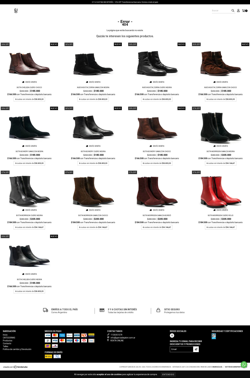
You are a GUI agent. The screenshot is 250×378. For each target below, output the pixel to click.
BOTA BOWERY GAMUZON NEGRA (29, 151)
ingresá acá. (218, 367)
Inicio (58, 11)
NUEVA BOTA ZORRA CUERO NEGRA (157, 87)
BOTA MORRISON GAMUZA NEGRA (221, 151)
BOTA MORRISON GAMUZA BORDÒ (157, 215)
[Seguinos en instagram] (172, 335)
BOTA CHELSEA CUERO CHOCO (29, 87)
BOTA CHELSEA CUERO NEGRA (29, 279)
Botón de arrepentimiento (236, 367)
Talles (111, 11)
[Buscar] (233, 10)
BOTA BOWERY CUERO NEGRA (93, 151)
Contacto (99, 11)
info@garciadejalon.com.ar (123, 338)
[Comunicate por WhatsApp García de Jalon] (244, 364)
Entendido (168, 375)
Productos (85, 11)
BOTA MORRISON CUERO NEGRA (29, 215)
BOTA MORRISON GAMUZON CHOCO (93, 215)
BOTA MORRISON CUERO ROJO (220, 215)
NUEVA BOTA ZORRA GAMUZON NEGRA (93, 87)
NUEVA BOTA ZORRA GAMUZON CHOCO (220, 87)
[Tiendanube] (15, 368)
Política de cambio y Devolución (135, 11)
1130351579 (116, 335)
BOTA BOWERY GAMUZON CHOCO (157, 151)
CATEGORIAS (70, 11)
